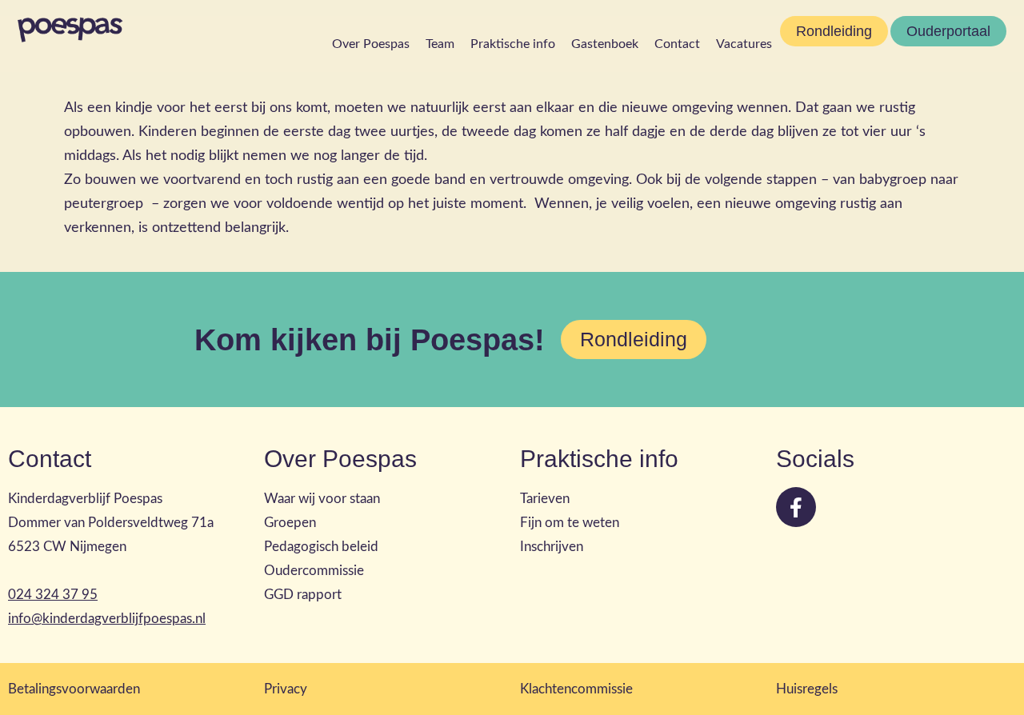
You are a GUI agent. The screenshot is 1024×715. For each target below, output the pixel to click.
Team (440, 44)
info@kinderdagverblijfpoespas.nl (107, 618)
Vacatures (744, 44)
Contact (677, 44)
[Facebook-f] (796, 507)
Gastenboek (604, 44)
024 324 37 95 (53, 594)
